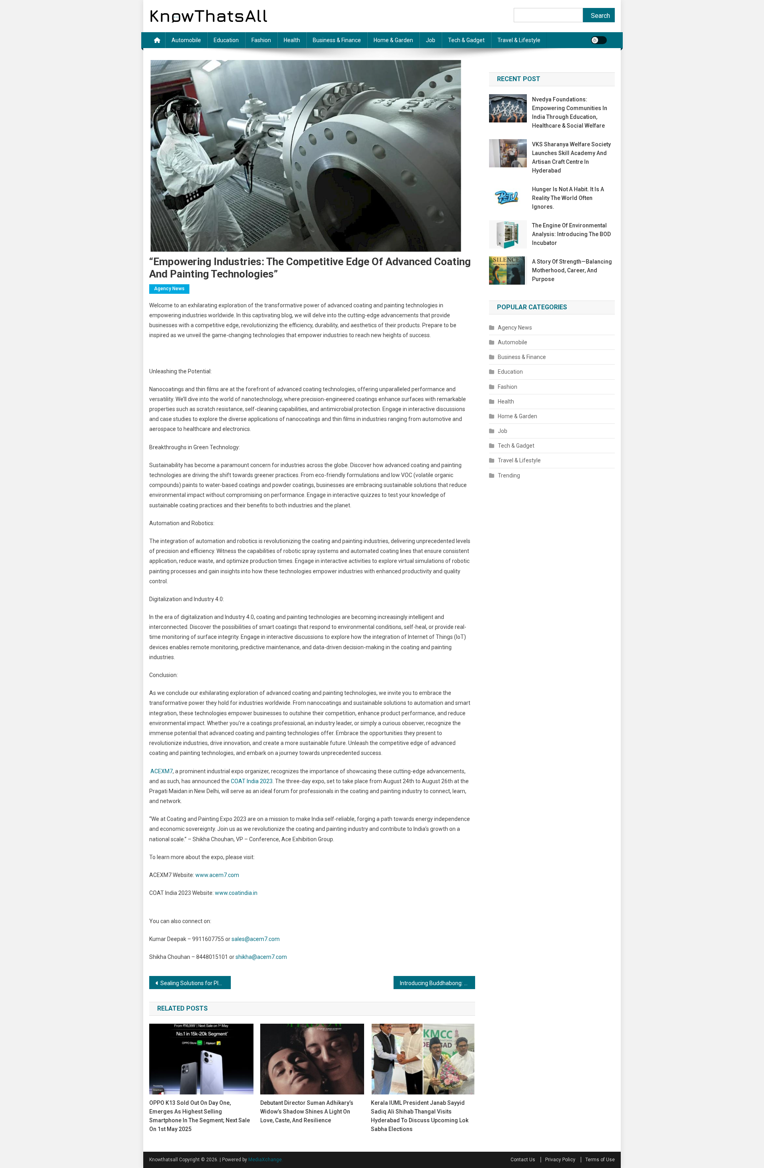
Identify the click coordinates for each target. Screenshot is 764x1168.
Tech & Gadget (466, 40)
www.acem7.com (217, 875)
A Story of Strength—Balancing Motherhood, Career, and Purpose (572, 270)
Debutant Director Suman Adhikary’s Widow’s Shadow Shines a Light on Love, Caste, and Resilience (306, 1111)
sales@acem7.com (256, 939)
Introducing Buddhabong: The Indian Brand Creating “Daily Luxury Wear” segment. (437, 983)
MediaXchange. (265, 1159)
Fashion (261, 40)
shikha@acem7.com (261, 957)
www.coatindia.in (236, 893)
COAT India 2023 (252, 781)
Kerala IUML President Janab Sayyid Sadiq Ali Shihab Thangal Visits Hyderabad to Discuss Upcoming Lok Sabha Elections (419, 1116)
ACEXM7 (161, 771)
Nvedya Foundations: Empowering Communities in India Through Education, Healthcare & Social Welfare (569, 112)
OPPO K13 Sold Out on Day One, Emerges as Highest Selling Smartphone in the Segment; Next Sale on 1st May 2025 (199, 1116)
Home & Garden (393, 40)
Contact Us (523, 1159)
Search (600, 15)
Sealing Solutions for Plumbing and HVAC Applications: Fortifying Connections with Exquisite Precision (195, 983)
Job (430, 40)
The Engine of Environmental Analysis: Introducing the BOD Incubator (571, 234)
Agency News (169, 288)
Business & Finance (337, 40)
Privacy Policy (560, 1159)
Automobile (186, 40)
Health (292, 40)
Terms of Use (600, 1159)
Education (226, 40)
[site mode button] (599, 40)
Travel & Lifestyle (518, 40)
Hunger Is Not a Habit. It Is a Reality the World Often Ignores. (568, 198)
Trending (509, 475)
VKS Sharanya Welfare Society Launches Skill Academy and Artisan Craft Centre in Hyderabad (571, 157)
